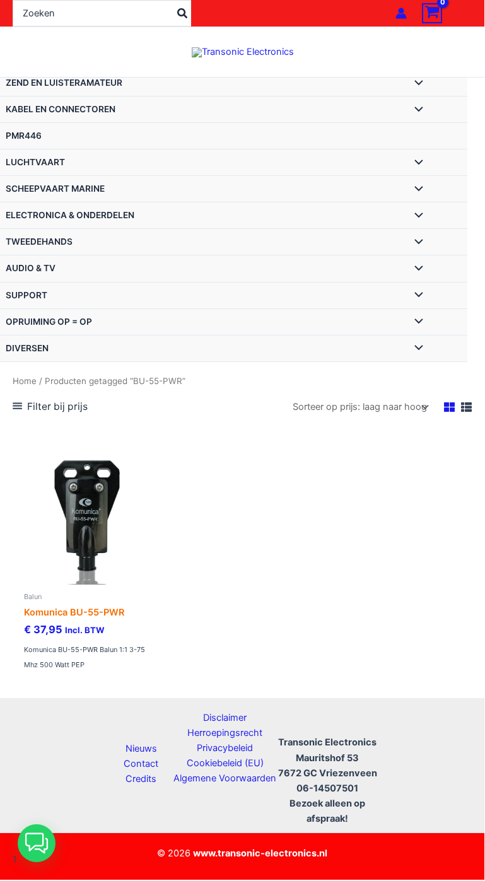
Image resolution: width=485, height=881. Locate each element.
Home (25, 381)
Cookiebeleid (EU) (225, 763)
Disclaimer (225, 717)
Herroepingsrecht (224, 732)
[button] (37, 843)
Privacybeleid (225, 748)
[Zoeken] (183, 13)
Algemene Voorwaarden (224, 778)
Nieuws (141, 748)
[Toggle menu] (415, 84)
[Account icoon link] (401, 13)
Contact (141, 763)
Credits (141, 779)
